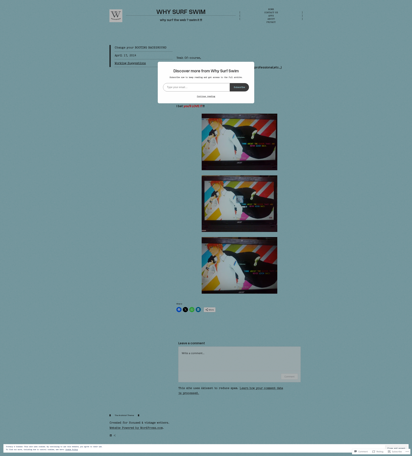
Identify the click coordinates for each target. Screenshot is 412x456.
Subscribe (239, 87)
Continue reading (206, 96)
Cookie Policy (71, 449)
